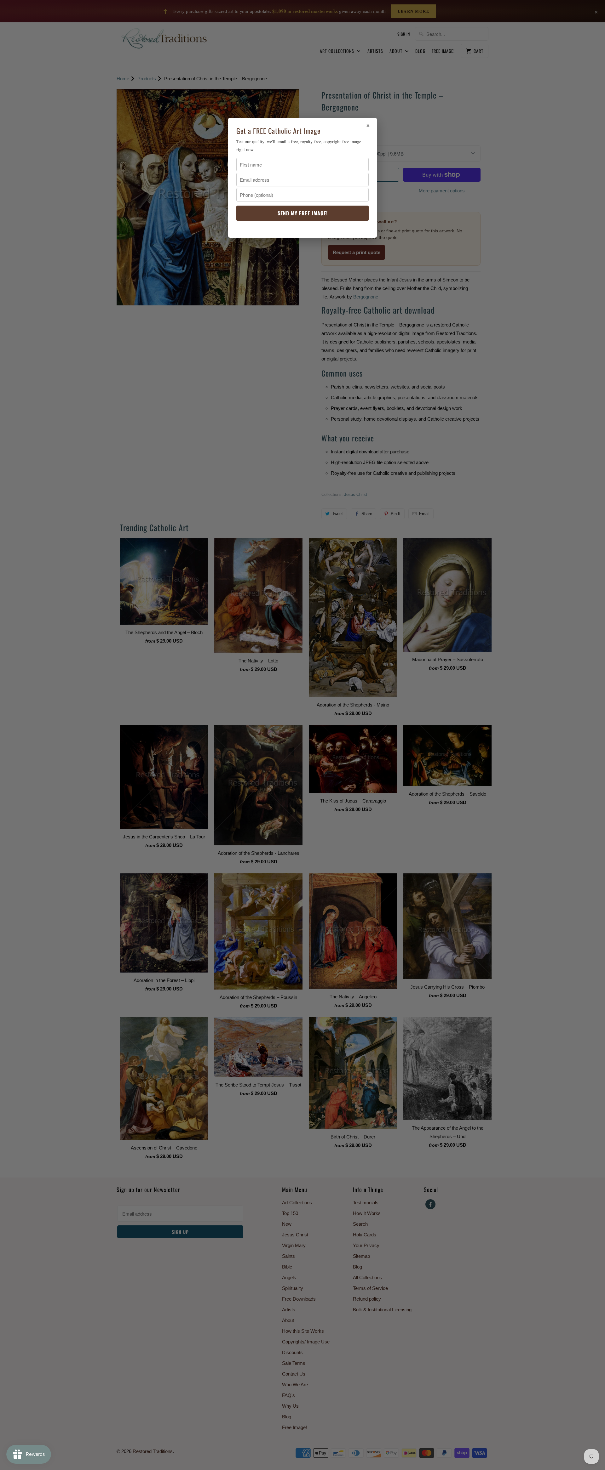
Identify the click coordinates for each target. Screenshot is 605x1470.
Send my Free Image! (303, 213)
